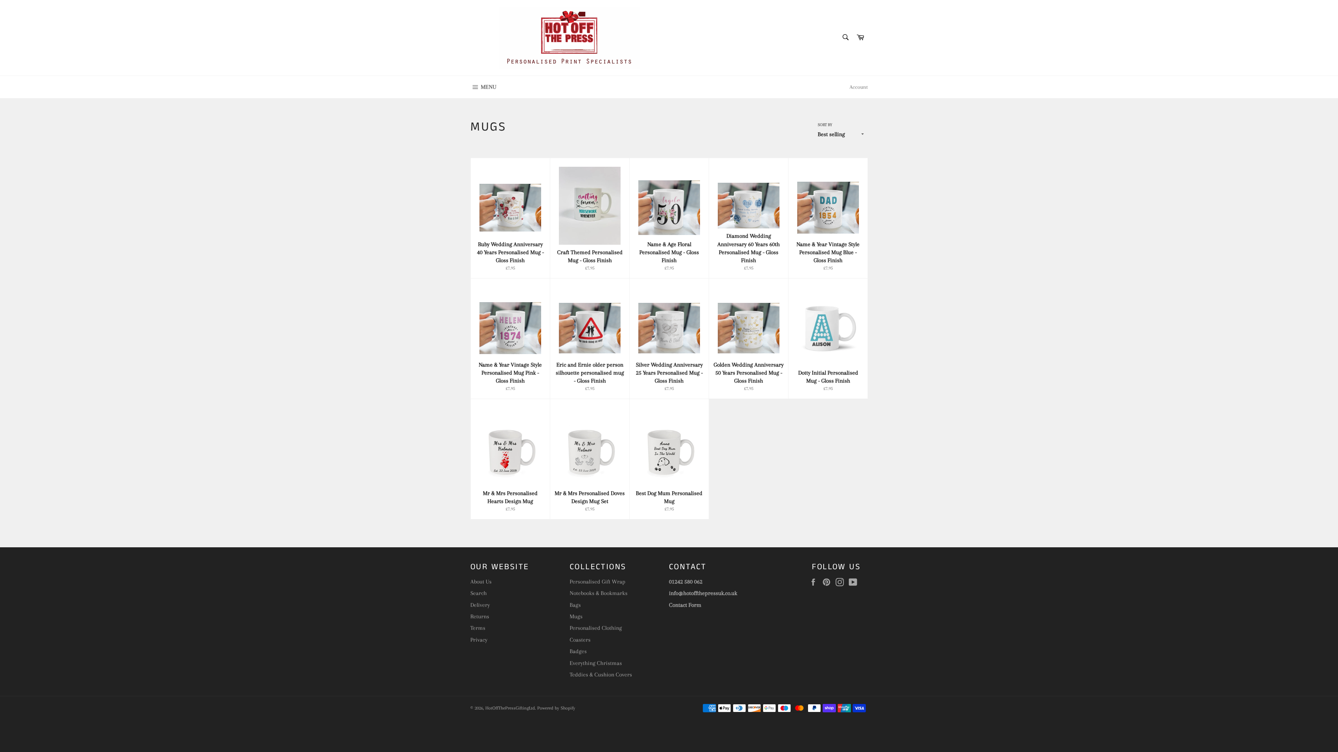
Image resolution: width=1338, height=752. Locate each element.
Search (478, 593)
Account (858, 87)
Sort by (825, 125)
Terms (477, 628)
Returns (479, 616)
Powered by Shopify (556, 708)
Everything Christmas (596, 663)
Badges (578, 651)
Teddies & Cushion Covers (601, 674)
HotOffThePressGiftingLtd (510, 708)
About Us (481, 581)
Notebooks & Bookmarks (599, 593)
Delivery (480, 605)
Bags (575, 605)
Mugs (576, 616)
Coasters (580, 639)
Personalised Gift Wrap (597, 581)
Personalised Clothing (596, 628)
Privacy (478, 639)
